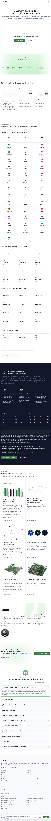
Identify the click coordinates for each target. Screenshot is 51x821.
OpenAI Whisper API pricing (8, 802)
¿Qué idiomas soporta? (9, 710)
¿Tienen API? (6, 741)
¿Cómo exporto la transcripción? (12, 736)
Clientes (3, 772)
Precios (3, 785)
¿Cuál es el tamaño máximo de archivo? (14, 746)
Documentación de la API (26, 654)
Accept (45, 817)
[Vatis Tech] (5, 2)
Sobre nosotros (5, 787)
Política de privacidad (32, 800)
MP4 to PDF (4, 809)
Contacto (3, 791)
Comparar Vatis (5, 783)
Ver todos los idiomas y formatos (10, 355)
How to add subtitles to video (8, 804)
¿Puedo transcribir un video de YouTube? (14, 720)
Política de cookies (31, 802)
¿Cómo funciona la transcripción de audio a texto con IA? (19, 687)
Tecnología (4, 776)
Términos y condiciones (32, 804)
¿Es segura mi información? (10, 726)
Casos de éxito (30, 774)
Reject (39, 817)
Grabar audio (32, 40)
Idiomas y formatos (6, 781)
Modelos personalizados (7, 778)
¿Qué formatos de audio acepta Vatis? (13, 705)
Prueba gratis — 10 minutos (9, 457)
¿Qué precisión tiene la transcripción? (13, 715)
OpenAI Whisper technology (8, 800)
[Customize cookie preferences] (35, 817)
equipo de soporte (39, 682)
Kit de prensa (4, 789)
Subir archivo (20, 40)
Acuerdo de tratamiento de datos (35, 798)
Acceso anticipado (31, 783)
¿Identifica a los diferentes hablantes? (13, 731)
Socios (3, 774)
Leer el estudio (24, 458)
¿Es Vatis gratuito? (7, 700)
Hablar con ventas (5, 793)
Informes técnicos (31, 776)
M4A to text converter (6, 806)
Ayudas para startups (32, 781)
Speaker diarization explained (8, 798)
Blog (28, 772)
